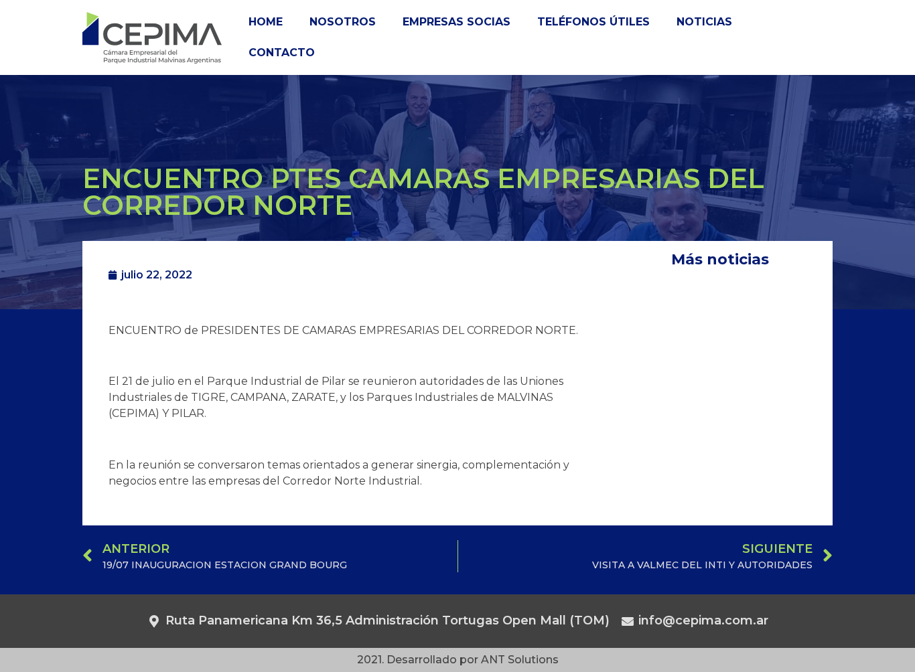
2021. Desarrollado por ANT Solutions (458, 659)
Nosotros (342, 21)
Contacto (282, 52)
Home (266, 21)
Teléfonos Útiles (593, 21)
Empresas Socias (456, 21)
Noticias (704, 21)
